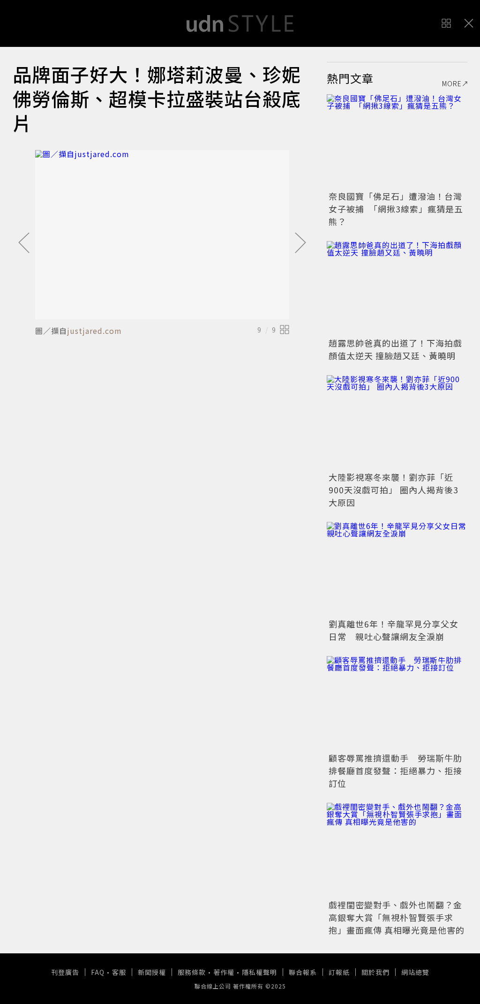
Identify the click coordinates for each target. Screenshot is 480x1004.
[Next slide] (300, 243)
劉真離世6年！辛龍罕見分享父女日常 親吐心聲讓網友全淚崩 (393, 630)
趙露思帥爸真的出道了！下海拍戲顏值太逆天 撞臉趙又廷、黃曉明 (395, 349)
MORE (452, 83)
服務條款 (192, 972)
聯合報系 (303, 972)
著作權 (223, 972)
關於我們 (375, 972)
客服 (119, 972)
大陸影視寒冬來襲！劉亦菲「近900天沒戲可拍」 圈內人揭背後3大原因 (393, 489)
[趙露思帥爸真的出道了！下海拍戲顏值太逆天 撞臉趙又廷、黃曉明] (397, 288)
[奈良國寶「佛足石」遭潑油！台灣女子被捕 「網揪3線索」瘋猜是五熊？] (397, 141)
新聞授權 (152, 972)
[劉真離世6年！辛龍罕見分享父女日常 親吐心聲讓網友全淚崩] (397, 569)
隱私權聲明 (259, 972)
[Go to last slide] (24, 243)
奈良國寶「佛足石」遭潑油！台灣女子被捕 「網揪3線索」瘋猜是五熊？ (396, 208)
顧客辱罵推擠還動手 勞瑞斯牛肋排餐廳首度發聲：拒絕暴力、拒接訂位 (395, 770)
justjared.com (94, 330)
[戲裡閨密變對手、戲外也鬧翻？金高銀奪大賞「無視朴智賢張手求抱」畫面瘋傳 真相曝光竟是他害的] (397, 850)
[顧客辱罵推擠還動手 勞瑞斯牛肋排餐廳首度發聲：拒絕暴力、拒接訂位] (397, 703)
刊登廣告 (65, 972)
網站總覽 (415, 972)
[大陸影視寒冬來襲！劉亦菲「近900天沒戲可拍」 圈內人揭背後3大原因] (397, 422)
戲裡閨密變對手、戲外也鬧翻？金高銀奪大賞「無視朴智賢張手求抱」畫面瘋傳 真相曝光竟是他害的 (397, 917)
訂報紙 (339, 972)
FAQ (98, 972)
